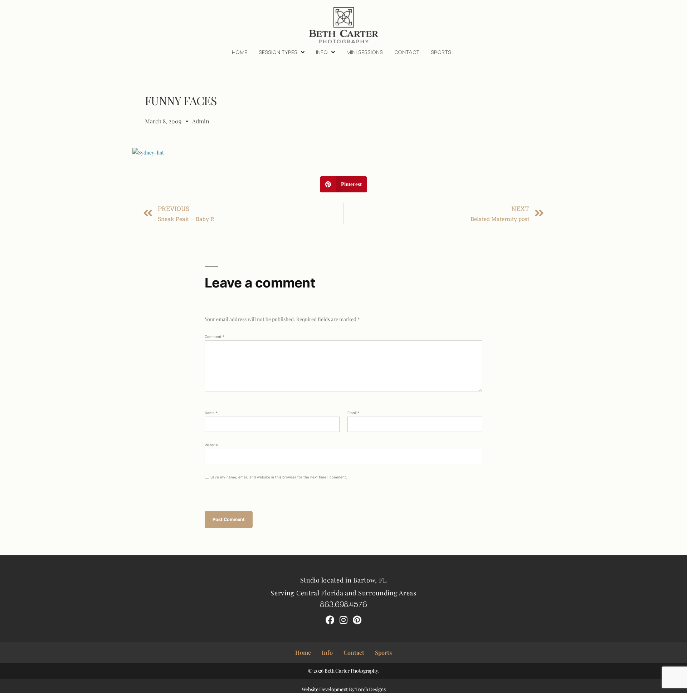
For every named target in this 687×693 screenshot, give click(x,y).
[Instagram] (343, 620)
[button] (343, 184)
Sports (441, 52)
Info (322, 52)
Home (239, 52)
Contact (406, 52)
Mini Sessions (364, 52)
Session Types (278, 52)
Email (353, 413)
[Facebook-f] (330, 620)
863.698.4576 (343, 603)
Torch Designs (370, 689)
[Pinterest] (357, 620)
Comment (214, 336)
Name (211, 413)
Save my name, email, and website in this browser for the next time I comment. (278, 477)
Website (211, 445)
